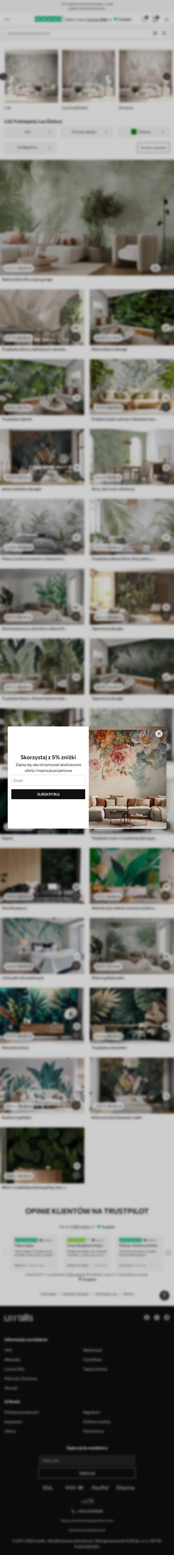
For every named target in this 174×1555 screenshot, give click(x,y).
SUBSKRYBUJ (48, 794)
